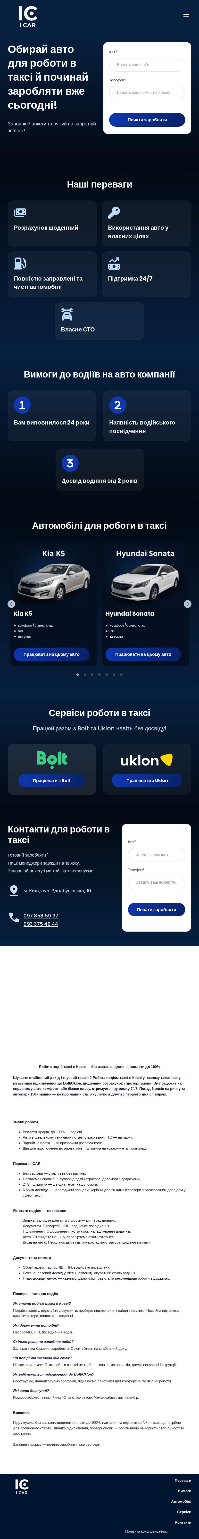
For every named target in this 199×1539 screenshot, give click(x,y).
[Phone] (14, 917)
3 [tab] (92, 674)
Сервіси (184, 1511)
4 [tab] (99, 674)
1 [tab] (77, 674)
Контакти (183, 1522)
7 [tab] (121, 674)
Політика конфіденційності (147, 1531)
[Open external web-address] (14, 891)
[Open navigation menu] (186, 16)
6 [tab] (114, 674)
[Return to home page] (28, 16)
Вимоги (184, 1490)
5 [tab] (106, 674)
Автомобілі (181, 1501)
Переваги (183, 1480)
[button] (51, 654)
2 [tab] (85, 674)
